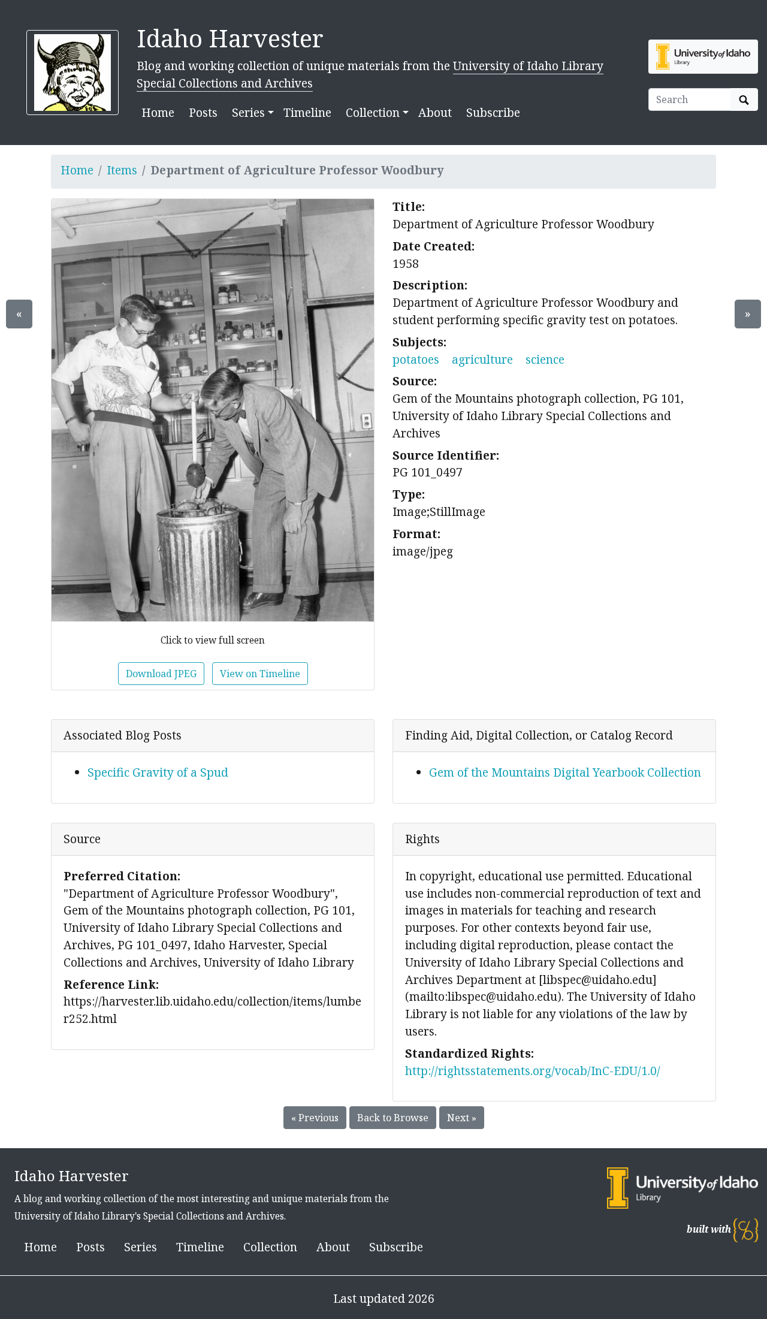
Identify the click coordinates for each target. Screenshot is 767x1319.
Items (122, 170)
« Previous (315, 1117)
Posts (203, 112)
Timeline (307, 112)
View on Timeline (260, 673)
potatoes (415, 359)
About (435, 112)
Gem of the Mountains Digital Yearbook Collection (565, 772)
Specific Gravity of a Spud (157, 772)
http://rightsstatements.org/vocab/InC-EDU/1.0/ (532, 1071)
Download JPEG (161, 673)
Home (157, 112)
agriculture (482, 359)
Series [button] (248, 112)
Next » (461, 1117)
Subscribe (493, 112)
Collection (270, 1247)
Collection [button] (373, 112)
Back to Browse (392, 1117)
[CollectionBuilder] (745, 1229)
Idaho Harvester (230, 38)
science (545, 359)
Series (140, 1247)
